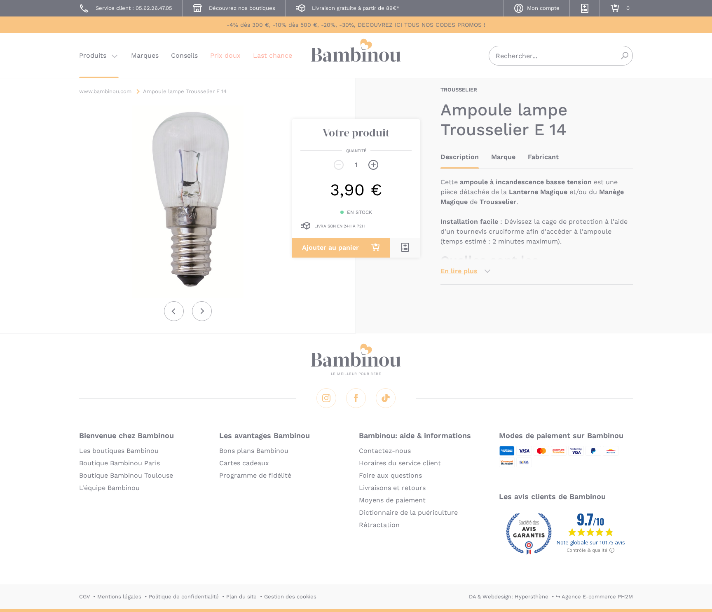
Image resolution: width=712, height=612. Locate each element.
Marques (145, 55)
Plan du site (241, 596)
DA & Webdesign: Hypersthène (508, 596)
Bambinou (356, 54)
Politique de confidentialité (184, 596)
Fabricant (543, 157)
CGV (84, 596)
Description (459, 157)
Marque (503, 157)
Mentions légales (119, 596)
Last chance (272, 55)
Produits (92, 55)
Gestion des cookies (290, 596)
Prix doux (225, 55)
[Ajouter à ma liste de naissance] (405, 247)
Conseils (184, 55)
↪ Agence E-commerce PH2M (594, 596)
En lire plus (459, 271)
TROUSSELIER (458, 90)
